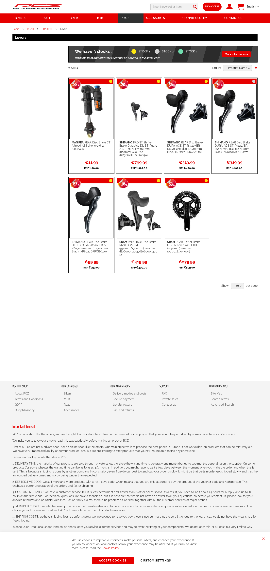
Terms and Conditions (29, 399)
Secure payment (123, 399)
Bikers (68, 393)
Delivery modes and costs (129, 393)
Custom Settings (156, 560)
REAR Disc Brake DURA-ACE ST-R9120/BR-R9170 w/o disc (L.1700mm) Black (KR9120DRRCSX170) (185, 147)
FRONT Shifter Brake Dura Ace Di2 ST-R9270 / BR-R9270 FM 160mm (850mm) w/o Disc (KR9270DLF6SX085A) (138, 149)
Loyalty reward (122, 404)
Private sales (170, 399)
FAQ (164, 393)
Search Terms (220, 399)
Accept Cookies (113, 560)
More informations (236, 54)
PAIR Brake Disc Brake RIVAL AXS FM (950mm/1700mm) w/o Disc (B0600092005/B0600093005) (138, 248)
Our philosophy (25, 410)
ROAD (30, 29)
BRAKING (47, 29)
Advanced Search (222, 404)
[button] (253, 7)
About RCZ (22, 393)
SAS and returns (123, 410)
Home (16, 29)
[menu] (135, 18)
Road (67, 404)
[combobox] (174, 7)
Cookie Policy (110, 548)
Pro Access (212, 6)
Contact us (169, 404)
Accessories (71, 410)
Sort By (216, 67)
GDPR (18, 404)
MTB (67, 399)
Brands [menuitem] (20, 18)
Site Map (216, 393)
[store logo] (37, 6)
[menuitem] (55, 18)
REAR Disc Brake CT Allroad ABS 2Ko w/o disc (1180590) (91, 145)
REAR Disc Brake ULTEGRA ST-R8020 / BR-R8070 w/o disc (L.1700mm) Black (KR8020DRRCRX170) (90, 246)
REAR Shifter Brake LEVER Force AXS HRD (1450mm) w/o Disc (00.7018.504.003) (183, 246)
